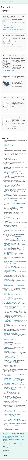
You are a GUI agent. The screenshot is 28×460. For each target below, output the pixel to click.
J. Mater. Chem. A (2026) (8, 155)
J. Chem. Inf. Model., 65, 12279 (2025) (11, 178)
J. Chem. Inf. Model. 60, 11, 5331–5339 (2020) (13, 321)
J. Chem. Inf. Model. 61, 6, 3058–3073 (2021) (12, 302)
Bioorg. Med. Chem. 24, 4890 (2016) (10, 109)
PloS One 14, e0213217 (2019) (9, 357)
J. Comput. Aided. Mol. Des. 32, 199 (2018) (11, 90)
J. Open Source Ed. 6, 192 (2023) (10, 263)
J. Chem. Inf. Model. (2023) (9, 252)
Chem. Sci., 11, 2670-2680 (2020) (10, 339)
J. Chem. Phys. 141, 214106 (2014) (10, 403)
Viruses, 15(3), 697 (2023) (9, 279)
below (9, 13)
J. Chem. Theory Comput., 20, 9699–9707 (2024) (13, 207)
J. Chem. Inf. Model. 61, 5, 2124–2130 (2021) (12, 308)
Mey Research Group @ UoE (8, 1)
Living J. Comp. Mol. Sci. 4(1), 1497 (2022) (12, 294)
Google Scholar (17, 13)
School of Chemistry (14, 439)
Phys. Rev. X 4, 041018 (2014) (9, 410)
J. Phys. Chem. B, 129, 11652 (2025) (11, 186)
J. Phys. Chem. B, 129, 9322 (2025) (10, 194)
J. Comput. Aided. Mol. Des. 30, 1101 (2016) (12, 378)
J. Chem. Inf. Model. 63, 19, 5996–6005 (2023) (12, 46)
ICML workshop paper (8, 217)
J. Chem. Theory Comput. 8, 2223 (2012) (11, 425)
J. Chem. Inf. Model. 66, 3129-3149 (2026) (12, 166)
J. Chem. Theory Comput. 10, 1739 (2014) (12, 419)
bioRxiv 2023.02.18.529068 (9, 145)
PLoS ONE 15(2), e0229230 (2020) (10, 333)
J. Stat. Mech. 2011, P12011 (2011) (10, 430)
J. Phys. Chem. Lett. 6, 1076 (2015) (10, 394)
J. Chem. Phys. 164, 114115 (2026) (10, 160)
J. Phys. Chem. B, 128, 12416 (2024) (11, 200)
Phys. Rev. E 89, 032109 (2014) (9, 415)
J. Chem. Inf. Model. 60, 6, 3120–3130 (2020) (12, 328)
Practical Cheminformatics (18, 29)
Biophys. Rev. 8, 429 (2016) (9, 373)
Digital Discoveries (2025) (9, 172)
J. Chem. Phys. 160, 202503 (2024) (10, 226)
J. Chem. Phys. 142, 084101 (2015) (10, 126)
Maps (4, 452)
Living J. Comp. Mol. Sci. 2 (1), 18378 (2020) (12, 315)
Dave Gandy (21, 436)
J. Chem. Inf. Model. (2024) (8, 27)
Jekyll (15, 434)
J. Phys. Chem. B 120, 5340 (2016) (10, 389)
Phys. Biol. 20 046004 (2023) (9, 270)
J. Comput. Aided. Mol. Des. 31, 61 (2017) (12, 367)
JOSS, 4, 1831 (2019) (8, 344)
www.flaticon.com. (8, 437)
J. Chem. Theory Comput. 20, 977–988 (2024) (12, 236)
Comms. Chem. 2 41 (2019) (8, 70)
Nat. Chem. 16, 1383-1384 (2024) (10, 211)
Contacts (7, 452)
